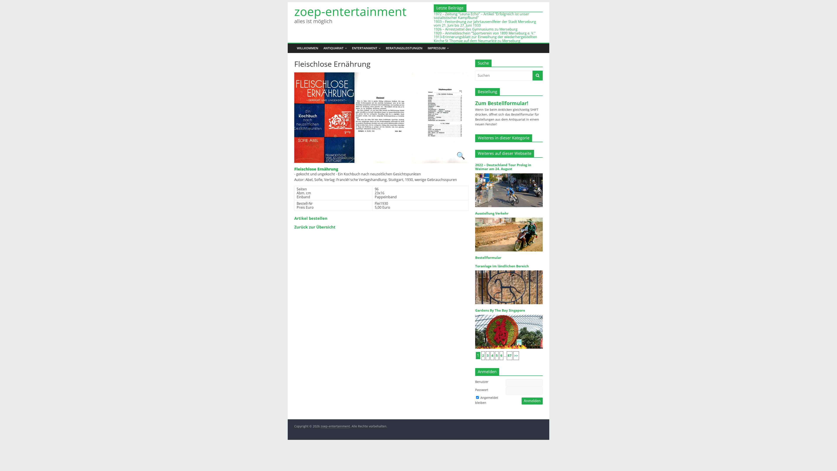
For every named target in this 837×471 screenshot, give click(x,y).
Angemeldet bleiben (486, 400)
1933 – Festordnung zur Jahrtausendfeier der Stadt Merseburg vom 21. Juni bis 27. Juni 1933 (485, 23)
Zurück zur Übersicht (314, 227)
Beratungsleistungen (404, 48)
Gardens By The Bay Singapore (500, 310)
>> (516, 355)
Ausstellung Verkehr (492, 213)
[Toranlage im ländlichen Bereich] (509, 270)
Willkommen (307, 48)
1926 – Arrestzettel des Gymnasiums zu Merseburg (475, 29)
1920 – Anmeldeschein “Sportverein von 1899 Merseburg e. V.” (485, 33)
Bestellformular (488, 257)
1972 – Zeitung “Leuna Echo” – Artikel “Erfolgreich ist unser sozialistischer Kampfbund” (481, 16)
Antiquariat (333, 48)
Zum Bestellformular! (501, 103)
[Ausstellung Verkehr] (509, 217)
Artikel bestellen (310, 218)
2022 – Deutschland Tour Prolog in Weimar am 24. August (503, 167)
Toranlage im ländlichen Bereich (502, 266)
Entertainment (364, 48)
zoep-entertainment (350, 11)
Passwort (481, 390)
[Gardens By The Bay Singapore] (509, 314)
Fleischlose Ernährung (316, 169)
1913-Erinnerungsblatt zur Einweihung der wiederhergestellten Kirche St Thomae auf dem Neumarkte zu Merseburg (485, 38)
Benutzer (481, 382)
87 (510, 355)
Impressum (437, 48)
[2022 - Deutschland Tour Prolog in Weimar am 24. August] (509, 173)
